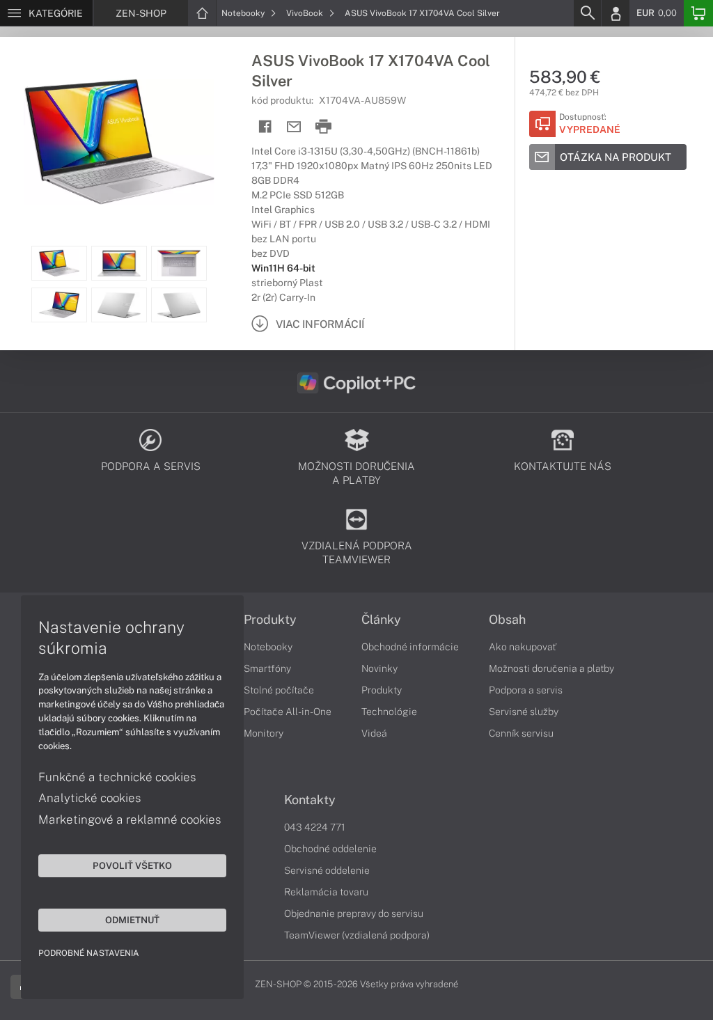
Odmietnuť (132, 919)
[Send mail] (294, 127)
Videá (374, 733)
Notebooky (244, 13)
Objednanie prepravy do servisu (353, 913)
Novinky (379, 668)
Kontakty (310, 800)
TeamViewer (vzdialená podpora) (357, 935)
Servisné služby (523, 711)
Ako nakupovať (522, 646)
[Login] (615, 13)
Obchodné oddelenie (330, 848)
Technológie (389, 711)
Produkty (270, 619)
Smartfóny (267, 668)
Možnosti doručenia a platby (551, 668)
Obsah (507, 619)
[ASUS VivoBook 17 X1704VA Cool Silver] (118, 141)
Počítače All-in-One (287, 711)
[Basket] (698, 13)
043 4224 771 (314, 827)
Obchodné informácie (410, 646)
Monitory (263, 733)
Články (381, 619)
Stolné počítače (279, 690)
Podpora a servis (526, 690)
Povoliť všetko (132, 865)
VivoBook (305, 13)
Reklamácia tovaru (326, 891)
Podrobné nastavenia (88, 953)
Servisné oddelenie (327, 870)
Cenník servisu (521, 733)
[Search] (587, 13)
